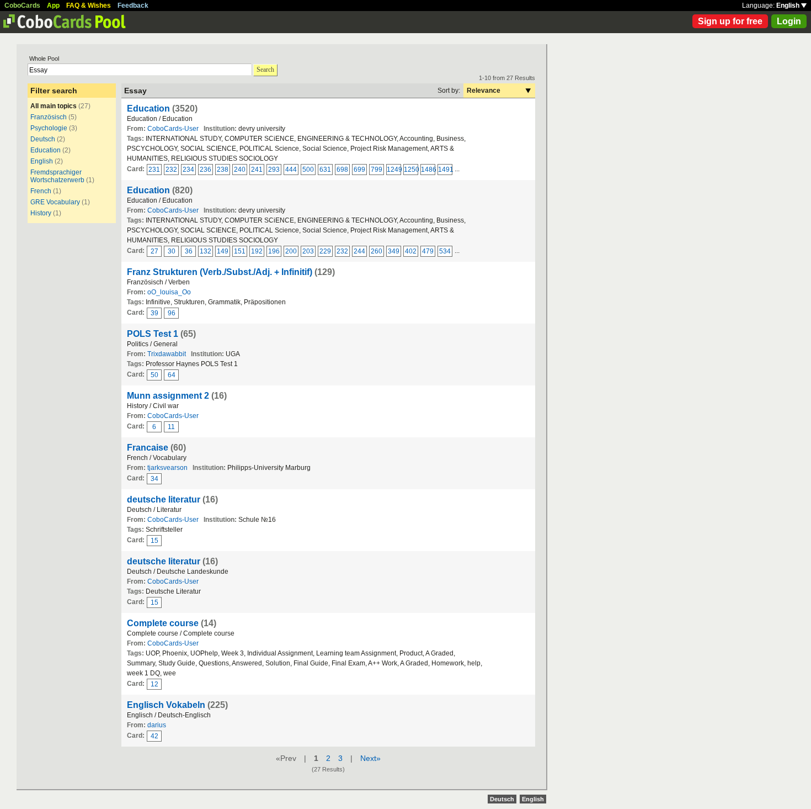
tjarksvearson (167, 468)
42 (154, 736)
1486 (428, 169)
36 (189, 251)
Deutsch (42, 139)
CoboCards (22, 5)
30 (171, 251)
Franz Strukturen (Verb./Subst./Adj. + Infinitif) (219, 272)
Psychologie (48, 128)
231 (154, 169)
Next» (370, 758)
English (788, 5)
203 (308, 251)
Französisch (48, 117)
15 (154, 540)
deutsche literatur (163, 499)
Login (789, 21)
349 (393, 251)
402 (411, 251)
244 (359, 251)
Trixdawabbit (166, 354)
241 (257, 169)
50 (154, 375)
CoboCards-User (173, 129)
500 (308, 169)
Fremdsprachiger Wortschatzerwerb (57, 176)
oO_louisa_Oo (169, 292)
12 (154, 684)
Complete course (163, 623)
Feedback (133, 5)
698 (342, 169)
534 (445, 251)
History (40, 213)
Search (265, 69)
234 (188, 169)
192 (257, 251)
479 (428, 251)
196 (274, 251)
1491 (445, 169)
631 (325, 169)
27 (154, 251)
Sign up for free (730, 21)
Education (45, 150)
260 (376, 251)
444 (291, 169)
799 (376, 169)
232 (171, 169)
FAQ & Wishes (88, 5)
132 (205, 251)
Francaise (147, 447)
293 (274, 169)
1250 (411, 169)
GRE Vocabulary (55, 202)
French (40, 191)
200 (291, 251)
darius (156, 725)
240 (240, 169)
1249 (394, 169)
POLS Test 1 (152, 334)
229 (325, 251)
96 (171, 313)
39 (154, 313)
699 (359, 169)
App (53, 5)
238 (222, 169)
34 (154, 479)
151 (240, 251)
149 (222, 251)
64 (171, 375)
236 (205, 169)
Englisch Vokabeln (166, 705)
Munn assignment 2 (168, 395)
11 (171, 427)
